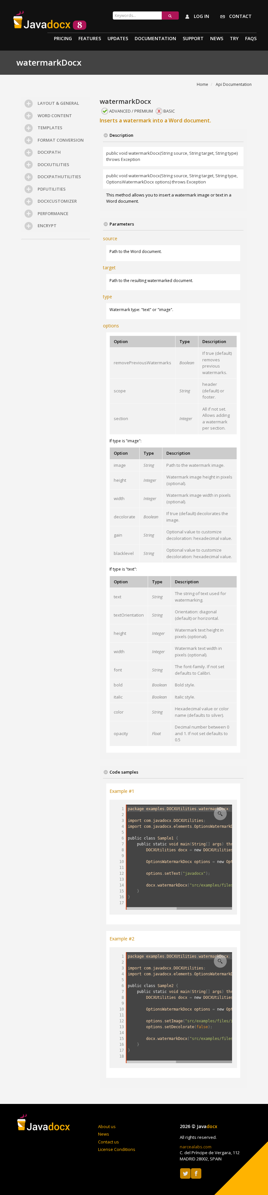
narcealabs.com (195, 1147)
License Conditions (116, 1149)
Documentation (155, 38)
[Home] (44, 1123)
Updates (118, 38)
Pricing (63, 38)
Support (193, 38)
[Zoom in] (220, 813)
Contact (240, 16)
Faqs (251, 38)
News (216, 38)
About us (107, 1126)
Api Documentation (234, 84)
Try (234, 38)
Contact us (108, 1142)
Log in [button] (201, 16)
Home (202, 84)
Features (89, 38)
